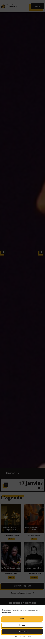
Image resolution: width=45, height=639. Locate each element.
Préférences (22, 631)
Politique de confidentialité (22, 636)
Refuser (22, 625)
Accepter (22, 618)
